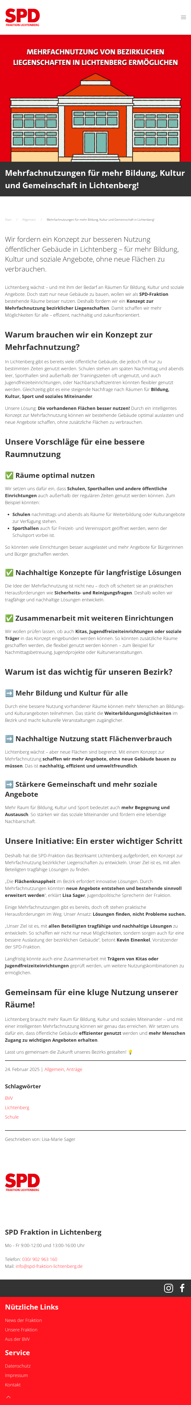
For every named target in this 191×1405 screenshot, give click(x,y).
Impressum (16, 1375)
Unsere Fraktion (21, 1330)
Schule (12, 1117)
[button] (183, 17)
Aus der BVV (17, 1339)
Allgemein (54, 1069)
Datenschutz (18, 1366)
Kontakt (13, 1385)
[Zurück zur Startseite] (22, 17)
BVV (9, 1098)
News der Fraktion (23, 1320)
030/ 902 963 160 (39, 1259)
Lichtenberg (17, 1107)
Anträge (74, 1069)
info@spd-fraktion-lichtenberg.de (49, 1266)
